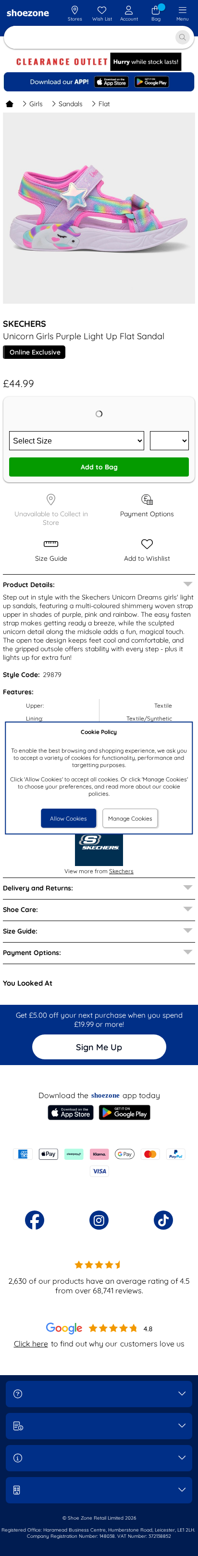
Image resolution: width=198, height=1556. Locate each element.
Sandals (71, 104)
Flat (104, 104)
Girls (36, 104)
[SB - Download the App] (99, 81)
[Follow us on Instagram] (99, 1220)
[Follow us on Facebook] (34, 1220)
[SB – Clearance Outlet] (99, 68)
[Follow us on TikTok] (163, 1220)
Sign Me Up (99, 1047)
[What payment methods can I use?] (99, 1162)
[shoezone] (28, 13)
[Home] (9, 104)
